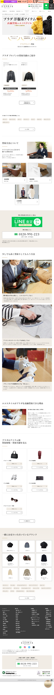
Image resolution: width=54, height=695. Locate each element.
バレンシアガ (36, 588)
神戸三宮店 (17, 629)
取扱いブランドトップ (35, 619)
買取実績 (33, 623)
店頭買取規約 (48, 619)
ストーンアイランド (33, 585)
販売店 (4, 629)
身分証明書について (6, 242)
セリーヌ (42, 585)
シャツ (33, 119)
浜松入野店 (17, 625)
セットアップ (47, 119)
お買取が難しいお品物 (35, 625)
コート (20, 119)
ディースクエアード (7, 588)
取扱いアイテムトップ (35, 621)
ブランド (24, 85)
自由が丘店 (17, 621)
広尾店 (17, 619)
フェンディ (6, 591)
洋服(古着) (7, 85)
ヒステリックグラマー (46, 588)
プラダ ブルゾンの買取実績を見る (27, 103)
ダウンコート (6, 122)
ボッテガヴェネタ (30, 591)
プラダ (12, 591)
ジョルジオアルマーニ (22, 585)
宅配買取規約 (48, 623)
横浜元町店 (17, 623)
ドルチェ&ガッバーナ (26, 588)
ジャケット (26, 119)
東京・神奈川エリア (19, 612)
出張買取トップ (34, 610)
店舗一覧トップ (18, 610)
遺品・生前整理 (5, 621)
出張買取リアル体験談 (35, 614)
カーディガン (12, 119)
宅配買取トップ (48, 610)
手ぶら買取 (5, 619)
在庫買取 (4, 623)
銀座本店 (17, 614)
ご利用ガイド (5, 627)
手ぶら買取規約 (48, 625)
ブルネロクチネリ (20, 591)
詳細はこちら (14, 463)
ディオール (17, 588)
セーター (39, 119)
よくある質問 (5, 631)
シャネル (13, 585)
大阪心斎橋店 (18, 627)
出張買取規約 (48, 621)
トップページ (4, 608)
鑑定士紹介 (5, 614)
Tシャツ (5, 119)
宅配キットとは (48, 612)
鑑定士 (4, 612)
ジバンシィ (6, 585)
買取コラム (5, 625)
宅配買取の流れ (48, 614)
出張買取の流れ (34, 612)
